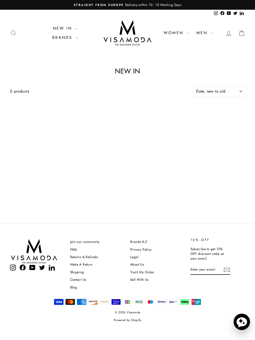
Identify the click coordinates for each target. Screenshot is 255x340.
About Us (137, 264)
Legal (134, 256)
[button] (242, 322)
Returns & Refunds (84, 256)
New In (63, 28)
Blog (73, 287)
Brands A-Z (138, 241)
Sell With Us (139, 279)
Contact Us (78, 279)
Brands (63, 37)
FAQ (73, 249)
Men (202, 33)
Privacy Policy (141, 249)
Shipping (77, 272)
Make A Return (81, 264)
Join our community (85, 241)
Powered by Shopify (127, 320)
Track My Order (142, 272)
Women (174, 33)
